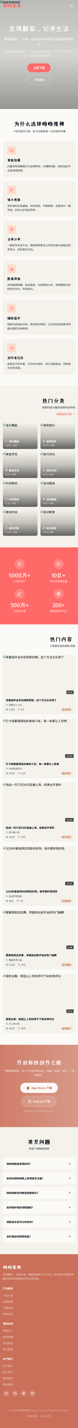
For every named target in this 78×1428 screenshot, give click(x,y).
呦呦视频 (12, 1267)
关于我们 (8, 1366)
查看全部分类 (64, 414)
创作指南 (8, 1337)
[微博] (6, 1393)
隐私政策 (8, 1384)
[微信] (15, 1393)
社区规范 (8, 1343)
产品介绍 (8, 1295)
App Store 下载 (41, 1088)
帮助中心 (8, 1330)
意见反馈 (8, 1349)
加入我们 (8, 1372)
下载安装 (8, 1308)
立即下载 (39, 68)
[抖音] (23, 1393)
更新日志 (8, 1314)
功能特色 (8, 1301)
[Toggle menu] (71, 5)
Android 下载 (41, 1101)
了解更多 (39, 80)
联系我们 (8, 1378)
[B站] (32, 1393)
